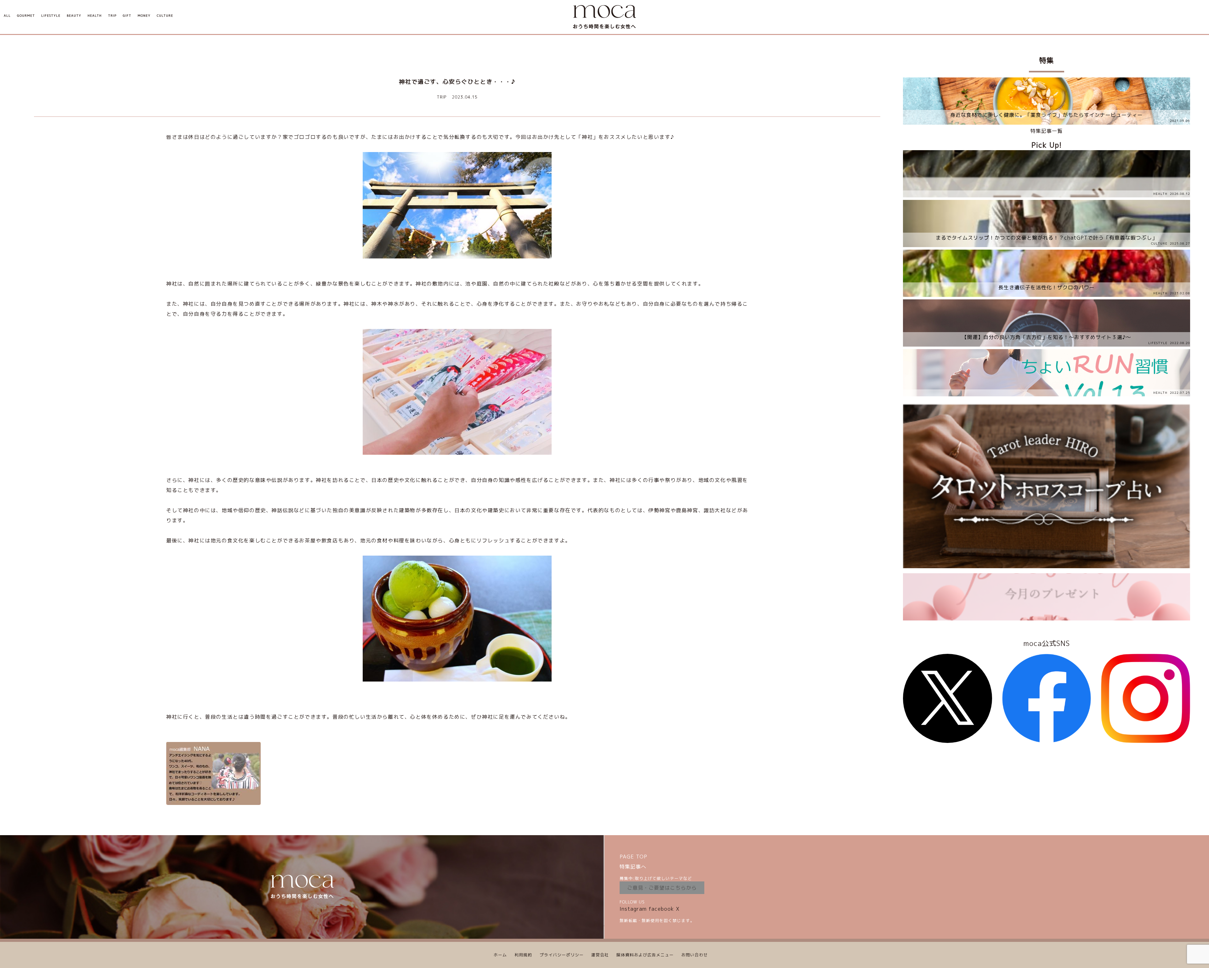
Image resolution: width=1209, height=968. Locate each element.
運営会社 (600, 955)
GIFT (127, 16)
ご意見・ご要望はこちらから (662, 887)
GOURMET (26, 16)
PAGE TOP (633, 856)
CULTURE (165, 16)
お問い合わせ (694, 955)
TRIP (112, 16)
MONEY (144, 16)
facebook (661, 908)
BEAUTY (74, 16)
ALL (7, 16)
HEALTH (95, 16)
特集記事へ (633, 866)
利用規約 (523, 955)
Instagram (633, 908)
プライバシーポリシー (562, 955)
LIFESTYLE (50, 16)
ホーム (500, 955)
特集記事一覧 (1046, 130)
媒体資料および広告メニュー (645, 955)
